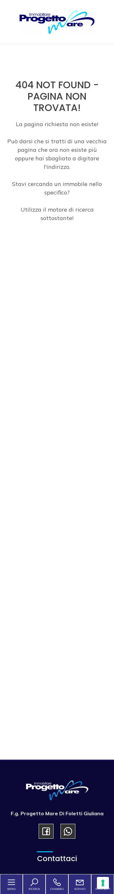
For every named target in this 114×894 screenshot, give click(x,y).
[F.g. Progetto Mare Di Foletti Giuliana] (57, 21)
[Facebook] (46, 831)
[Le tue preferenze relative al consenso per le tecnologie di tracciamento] (103, 883)
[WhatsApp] (67, 831)
